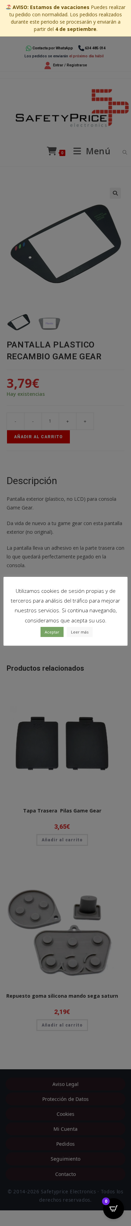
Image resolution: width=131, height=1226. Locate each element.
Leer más (79, 632)
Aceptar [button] (52, 632)
